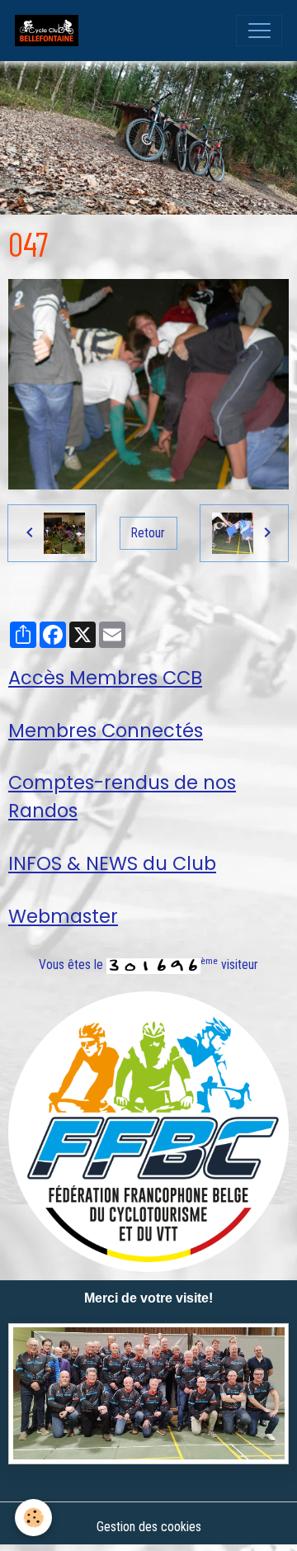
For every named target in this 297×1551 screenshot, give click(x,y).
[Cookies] (33, 1517)
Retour (148, 533)
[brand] (50, 30)
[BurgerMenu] (259, 30)
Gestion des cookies (149, 1526)
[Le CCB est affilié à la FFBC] (148, 1130)
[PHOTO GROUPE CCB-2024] (148, 1393)
